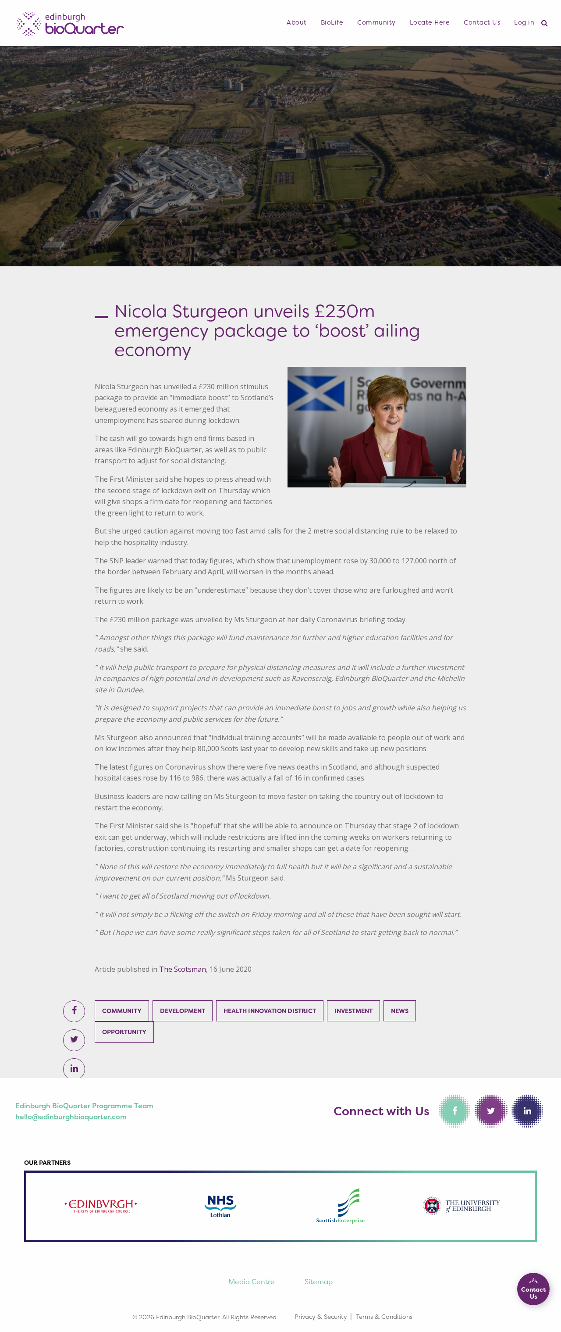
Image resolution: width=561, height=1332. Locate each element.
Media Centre (251, 1281)
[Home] (70, 21)
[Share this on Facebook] (74, 1011)
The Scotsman (182, 969)
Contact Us (482, 22)
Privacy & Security (321, 1316)
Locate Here (430, 22)
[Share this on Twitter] (74, 1040)
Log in (524, 22)
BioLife (332, 22)
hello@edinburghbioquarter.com (71, 1116)
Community (376, 22)
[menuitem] (297, 22)
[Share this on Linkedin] (74, 1069)
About (297, 22)
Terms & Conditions (384, 1316)
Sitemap (319, 1281)
